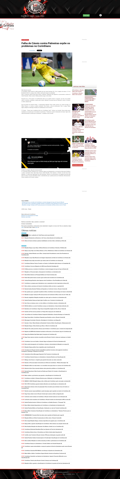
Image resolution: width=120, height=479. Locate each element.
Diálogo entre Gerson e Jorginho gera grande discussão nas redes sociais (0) (41, 359)
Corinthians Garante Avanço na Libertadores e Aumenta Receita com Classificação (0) (43, 357)
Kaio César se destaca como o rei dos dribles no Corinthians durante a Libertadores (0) (43, 303)
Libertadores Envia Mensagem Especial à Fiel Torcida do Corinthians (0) (40, 354)
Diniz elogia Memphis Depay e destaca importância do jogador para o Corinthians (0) (43, 420)
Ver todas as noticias (77, 165)
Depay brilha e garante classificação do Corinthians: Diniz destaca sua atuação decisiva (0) (44, 423)
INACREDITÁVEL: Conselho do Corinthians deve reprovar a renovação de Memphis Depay (78, 114)
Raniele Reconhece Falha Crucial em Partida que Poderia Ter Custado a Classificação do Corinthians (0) (44, 372)
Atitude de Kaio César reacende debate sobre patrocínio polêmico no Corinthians (90, 158)
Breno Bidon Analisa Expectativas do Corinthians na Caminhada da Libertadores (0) (43, 405)
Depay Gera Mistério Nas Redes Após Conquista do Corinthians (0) (38, 334)
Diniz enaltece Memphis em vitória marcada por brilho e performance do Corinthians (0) (43, 440)
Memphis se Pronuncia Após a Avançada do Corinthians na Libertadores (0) (41, 271)
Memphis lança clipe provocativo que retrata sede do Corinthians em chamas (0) (42, 260)
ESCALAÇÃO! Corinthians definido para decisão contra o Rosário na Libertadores (78, 159)
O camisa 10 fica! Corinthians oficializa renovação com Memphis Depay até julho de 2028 (91, 146)
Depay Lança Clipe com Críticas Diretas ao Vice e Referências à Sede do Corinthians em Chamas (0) (46, 250)
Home (22, 16)
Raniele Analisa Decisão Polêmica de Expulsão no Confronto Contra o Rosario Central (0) (44, 288)
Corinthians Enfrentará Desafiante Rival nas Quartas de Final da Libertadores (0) (42, 429)
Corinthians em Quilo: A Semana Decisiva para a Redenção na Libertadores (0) (41, 378)
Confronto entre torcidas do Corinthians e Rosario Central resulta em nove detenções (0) (44, 396)
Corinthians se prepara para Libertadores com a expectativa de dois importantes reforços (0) (45, 283)
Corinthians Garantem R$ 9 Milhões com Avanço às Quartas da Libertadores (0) (41, 450)
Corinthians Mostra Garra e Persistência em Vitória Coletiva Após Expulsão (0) (41, 432)
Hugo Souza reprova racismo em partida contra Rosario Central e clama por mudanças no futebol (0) (46, 338)
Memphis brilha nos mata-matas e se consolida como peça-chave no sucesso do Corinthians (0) (45, 365)
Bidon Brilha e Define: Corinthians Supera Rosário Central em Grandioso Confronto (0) (43, 453)
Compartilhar (32, 50)
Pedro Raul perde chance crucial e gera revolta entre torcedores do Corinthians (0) (42, 277)
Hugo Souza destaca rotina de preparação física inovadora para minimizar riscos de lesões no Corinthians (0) (45, 387)
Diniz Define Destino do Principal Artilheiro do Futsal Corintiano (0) (38, 274)
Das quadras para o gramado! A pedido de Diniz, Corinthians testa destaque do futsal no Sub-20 (45, 203)
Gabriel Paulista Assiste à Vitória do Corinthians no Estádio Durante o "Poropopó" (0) (43, 402)
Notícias (27, 16)
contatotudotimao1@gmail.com (76, 472)
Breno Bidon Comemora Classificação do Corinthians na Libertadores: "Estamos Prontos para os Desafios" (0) (46, 411)
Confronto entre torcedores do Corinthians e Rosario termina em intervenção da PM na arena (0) (45, 399)
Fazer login (86, 15)
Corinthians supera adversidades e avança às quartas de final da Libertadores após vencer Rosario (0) (46, 447)
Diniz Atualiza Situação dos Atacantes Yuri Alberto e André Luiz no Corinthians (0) (42, 426)
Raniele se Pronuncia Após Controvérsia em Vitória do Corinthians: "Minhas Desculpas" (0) (44, 362)
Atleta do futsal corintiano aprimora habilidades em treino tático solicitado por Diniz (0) (43, 240)
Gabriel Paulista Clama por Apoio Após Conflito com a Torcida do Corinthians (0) (42, 300)
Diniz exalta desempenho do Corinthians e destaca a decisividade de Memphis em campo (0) (45, 344)
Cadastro (32, 16)
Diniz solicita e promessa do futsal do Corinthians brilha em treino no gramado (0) (42, 286)
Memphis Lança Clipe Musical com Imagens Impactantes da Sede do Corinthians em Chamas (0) (45, 257)
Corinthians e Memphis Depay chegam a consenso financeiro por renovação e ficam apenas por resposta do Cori (78, 130)
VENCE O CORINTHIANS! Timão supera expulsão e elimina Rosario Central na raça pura (78, 145)
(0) (44, 269)
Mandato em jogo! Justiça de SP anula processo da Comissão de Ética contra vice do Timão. (44, 204)
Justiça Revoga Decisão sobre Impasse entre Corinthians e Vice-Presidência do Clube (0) (44, 280)
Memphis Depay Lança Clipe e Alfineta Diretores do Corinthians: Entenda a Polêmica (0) (43, 247)
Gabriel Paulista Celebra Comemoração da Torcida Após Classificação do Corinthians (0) (44, 437)
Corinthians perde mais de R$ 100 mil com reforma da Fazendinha (90, 126)
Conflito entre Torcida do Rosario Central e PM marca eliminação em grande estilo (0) (43, 435)
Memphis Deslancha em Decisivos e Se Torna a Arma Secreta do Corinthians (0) (41, 237)
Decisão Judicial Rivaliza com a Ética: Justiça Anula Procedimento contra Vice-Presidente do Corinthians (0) (45, 254)
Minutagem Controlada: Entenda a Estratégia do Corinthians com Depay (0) (40, 320)
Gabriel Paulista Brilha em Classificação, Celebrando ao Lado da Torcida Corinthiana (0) (43, 408)
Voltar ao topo (60, 476)
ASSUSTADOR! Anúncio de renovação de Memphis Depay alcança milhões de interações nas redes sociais (90, 114)
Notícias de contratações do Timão (29, 215)
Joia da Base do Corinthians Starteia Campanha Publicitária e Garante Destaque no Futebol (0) (45, 314)
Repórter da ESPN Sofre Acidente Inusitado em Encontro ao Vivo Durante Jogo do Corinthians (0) (46, 331)
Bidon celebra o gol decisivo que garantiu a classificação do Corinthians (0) (41, 375)
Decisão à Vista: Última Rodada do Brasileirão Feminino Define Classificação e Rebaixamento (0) (46, 323)
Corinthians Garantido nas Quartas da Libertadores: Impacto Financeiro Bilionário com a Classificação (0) (44, 457)
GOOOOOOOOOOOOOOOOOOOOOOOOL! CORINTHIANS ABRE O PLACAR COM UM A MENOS (90, 99)
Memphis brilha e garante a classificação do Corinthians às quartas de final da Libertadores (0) (45, 463)
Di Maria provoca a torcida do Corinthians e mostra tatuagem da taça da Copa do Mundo (43, 202)
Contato (42, 16)
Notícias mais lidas (25, 217)
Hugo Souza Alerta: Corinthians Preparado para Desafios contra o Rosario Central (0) (43, 317)
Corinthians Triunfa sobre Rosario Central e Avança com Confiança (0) (39, 460)
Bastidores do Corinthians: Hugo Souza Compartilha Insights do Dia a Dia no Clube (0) (43, 308)
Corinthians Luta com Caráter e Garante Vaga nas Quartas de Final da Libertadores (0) (43, 341)
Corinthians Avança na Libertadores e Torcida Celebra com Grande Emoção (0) (41, 443)
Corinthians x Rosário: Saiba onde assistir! (77, 94)
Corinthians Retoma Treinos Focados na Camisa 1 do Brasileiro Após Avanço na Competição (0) (45, 263)
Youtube (37, 16)
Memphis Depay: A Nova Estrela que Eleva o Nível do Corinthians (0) (39, 325)
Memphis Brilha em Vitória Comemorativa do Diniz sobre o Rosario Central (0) (41, 417)
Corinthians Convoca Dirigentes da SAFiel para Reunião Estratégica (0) (39, 266)
